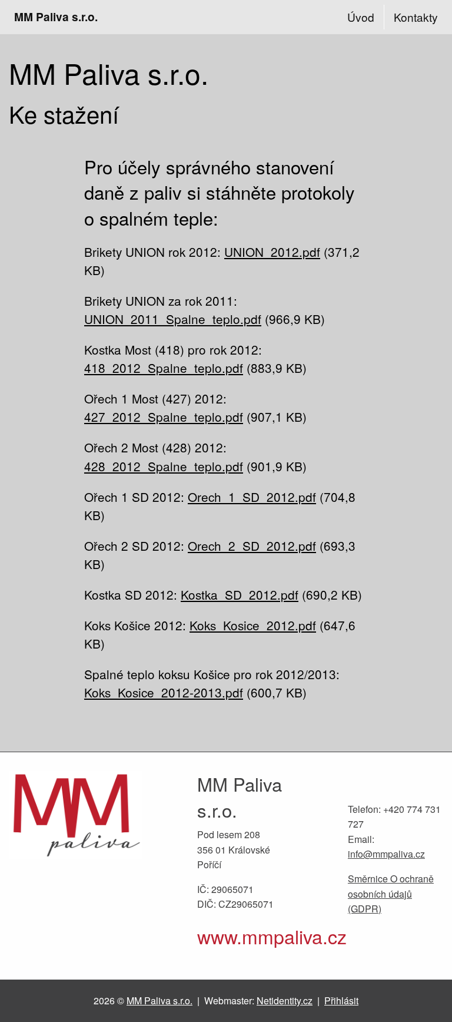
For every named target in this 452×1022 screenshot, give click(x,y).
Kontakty (416, 17)
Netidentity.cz (285, 1000)
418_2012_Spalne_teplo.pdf (163, 367)
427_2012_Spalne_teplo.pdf (163, 416)
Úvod (360, 17)
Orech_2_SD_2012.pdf (252, 545)
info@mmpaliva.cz (386, 854)
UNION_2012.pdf (272, 251)
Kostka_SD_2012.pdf (239, 594)
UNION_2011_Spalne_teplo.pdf (172, 319)
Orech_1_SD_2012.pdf (252, 496)
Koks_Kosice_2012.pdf (253, 625)
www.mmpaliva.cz (272, 936)
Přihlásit (341, 1000)
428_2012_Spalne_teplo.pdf (163, 466)
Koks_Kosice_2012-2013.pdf (163, 692)
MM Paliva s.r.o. (56, 16)
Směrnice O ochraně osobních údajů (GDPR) (391, 893)
